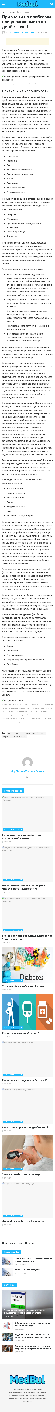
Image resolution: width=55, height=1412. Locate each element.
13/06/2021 (7, 1178)
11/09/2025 (7, 842)
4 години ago (21, 1264)
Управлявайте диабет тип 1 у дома (23, 986)
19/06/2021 (7, 1037)
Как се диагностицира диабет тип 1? (24, 1080)
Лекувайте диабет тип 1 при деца (23, 1221)
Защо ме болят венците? (27, 1269)
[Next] (30, 1234)
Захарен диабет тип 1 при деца (21, 1174)
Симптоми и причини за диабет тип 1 (25, 1127)
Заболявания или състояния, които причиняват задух (33, 1324)
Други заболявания (24, 12)
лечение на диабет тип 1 (34, 733)
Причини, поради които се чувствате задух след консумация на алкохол (34, 1347)
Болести (12, 12)
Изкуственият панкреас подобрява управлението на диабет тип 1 (23, 887)
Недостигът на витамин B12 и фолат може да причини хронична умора (33, 1335)
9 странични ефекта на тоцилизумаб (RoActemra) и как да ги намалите (24, 1311)
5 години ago (21, 1273)
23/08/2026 (9, 1316)
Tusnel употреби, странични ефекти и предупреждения (33, 1259)
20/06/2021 (42, 32)
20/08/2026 (20, 1329)
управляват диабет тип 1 (14, 737)
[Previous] (25, 1234)
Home (4, 12)
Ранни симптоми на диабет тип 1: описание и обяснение (22, 836)
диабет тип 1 (13, 733)
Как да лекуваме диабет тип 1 (20, 1033)
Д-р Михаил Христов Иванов (21, 32)
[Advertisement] (27, 41)
